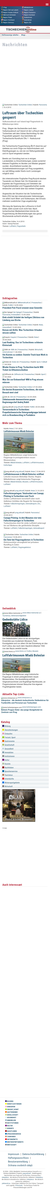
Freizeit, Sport (10, 737)
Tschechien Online (25, 105)
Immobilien (8, 752)
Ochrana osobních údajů (20, 1165)
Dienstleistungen (11, 730)
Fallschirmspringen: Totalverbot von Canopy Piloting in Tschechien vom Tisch (24, 495)
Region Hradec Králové (10, 12)
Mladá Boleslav (16, 463)
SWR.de (14, 350)
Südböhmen (28, 17)
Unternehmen (7, 352)
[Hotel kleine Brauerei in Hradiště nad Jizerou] (18, 821)
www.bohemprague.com (31, 707)
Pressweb (19, 1185)
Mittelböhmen (28, 7)
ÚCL (39, 504)
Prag (5, 7)
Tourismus (6, 616)
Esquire (13, 337)
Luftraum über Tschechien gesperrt (22, 115)
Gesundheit (6, 327)
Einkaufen (8, 734)
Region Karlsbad (29, 15)
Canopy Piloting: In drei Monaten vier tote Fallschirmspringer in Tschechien (22, 519)
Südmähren (28, 20)
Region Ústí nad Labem (10, 10)
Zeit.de (12, 397)
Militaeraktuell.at (24, 303)
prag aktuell (18, 407)
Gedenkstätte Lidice (14, 619)
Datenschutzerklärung (33, 1154)
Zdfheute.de (18, 374)
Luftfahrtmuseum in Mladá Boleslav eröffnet (24, 474)
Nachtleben (9, 767)
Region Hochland (8, 20)
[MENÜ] (47, 3)
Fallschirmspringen (17, 504)
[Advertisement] (25, 75)
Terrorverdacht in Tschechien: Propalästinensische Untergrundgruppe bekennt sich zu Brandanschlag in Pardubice (24, 412)
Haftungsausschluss (18, 1157)
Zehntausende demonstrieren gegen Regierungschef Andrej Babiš (18, 401)
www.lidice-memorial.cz (31, 613)
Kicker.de (15, 362)
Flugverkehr (21, 226)
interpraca (30, 1179)
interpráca (39, 1177)
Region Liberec (28, 10)
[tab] (25, 726)
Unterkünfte (9, 779)
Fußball (44, 362)
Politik (10, 305)
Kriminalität (15, 315)
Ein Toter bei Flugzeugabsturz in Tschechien (24, 539)
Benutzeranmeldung (18, 1161)
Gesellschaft (9, 745)
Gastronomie (9, 741)
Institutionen (9, 756)
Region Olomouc (8, 22)
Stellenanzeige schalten (10, 35)
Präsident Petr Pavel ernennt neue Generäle (22, 307)
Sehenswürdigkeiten (18, 616)
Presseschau (36, 303)
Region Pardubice (29, 12)
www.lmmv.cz (20, 651)
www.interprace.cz (25, 698)
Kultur (29, 651)
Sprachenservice (10, 771)
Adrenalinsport (31, 504)
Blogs (23, 35)
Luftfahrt (12, 226)
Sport (39, 362)
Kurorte (7, 764)
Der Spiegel (17, 312)
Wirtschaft (38, 350)
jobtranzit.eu (6, 1183)
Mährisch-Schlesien (9, 15)
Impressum (13, 1154)
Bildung (7, 726)
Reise (41, 325)
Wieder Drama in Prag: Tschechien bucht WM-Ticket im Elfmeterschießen (23, 368)
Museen (25, 482)
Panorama (43, 105)
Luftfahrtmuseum (37, 463)
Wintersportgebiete (12, 783)
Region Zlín (27, 22)
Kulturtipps (8, 465)
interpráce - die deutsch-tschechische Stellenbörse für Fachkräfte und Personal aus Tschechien (25, 701)
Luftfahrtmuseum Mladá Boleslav (19, 431)
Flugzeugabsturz (24, 547)
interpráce (5, 1177)
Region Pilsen (7, 17)
